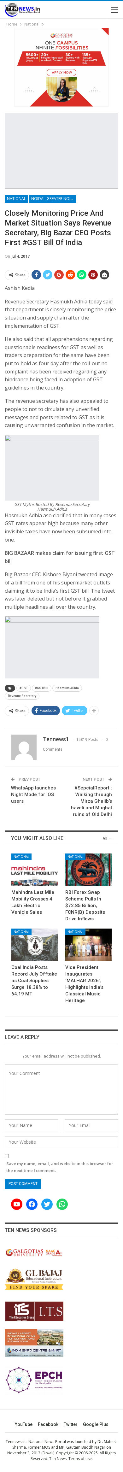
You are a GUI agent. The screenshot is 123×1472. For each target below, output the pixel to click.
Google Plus (95, 1424)
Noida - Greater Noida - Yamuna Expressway (53, 198)
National (16, 198)
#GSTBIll (41, 688)
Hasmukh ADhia (67, 688)
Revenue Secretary (22, 696)
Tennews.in (16, 1441)
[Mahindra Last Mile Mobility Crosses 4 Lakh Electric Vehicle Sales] (34, 869)
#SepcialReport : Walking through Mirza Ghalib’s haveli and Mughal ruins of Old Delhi (91, 801)
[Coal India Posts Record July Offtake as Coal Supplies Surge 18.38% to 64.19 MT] (34, 945)
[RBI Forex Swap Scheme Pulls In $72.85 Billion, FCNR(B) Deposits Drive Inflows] (88, 869)
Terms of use (80, 1458)
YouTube (23, 1424)
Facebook (48, 1424)
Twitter (71, 1424)
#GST (24, 688)
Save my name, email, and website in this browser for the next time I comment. (59, 1167)
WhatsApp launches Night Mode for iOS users (33, 794)
